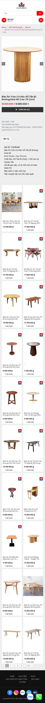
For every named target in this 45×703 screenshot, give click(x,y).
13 (28, 666)
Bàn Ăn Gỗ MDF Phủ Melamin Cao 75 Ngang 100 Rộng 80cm (11, 558)
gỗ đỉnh (22, 682)
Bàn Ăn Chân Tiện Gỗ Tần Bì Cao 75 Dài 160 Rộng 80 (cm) (12, 222)
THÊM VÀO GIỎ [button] (23, 110)
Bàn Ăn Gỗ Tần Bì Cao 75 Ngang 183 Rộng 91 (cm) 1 (31, 654)
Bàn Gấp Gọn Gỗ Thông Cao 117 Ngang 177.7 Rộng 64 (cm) (33, 510)
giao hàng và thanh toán (16, 679)
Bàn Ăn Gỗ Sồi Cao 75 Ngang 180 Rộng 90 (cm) (33, 606)
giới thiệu (23, 676)
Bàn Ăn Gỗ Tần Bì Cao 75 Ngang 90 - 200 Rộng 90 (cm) (11, 270)
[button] (3, 64)
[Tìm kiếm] (40, 13)
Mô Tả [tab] (6, 139)
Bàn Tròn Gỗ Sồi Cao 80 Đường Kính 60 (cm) (11, 510)
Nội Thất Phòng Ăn (15, 27)
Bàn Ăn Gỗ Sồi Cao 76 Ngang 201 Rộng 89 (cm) (12, 654)
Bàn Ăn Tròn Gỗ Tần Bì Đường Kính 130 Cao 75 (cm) (11, 318)
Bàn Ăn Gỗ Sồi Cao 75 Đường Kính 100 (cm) (12, 606)
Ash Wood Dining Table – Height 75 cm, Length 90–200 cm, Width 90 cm (32, 558)
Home (4, 27)
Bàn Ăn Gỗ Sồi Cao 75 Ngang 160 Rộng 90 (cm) (33, 318)
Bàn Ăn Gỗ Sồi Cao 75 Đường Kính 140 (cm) (12, 462)
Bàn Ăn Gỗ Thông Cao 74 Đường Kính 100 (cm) (32, 414)
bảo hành (35, 679)
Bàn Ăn (28, 27)
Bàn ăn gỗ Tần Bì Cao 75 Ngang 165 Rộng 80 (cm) (33, 462)
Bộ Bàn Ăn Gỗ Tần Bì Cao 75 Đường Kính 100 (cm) (32, 270)
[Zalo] (30, 697)
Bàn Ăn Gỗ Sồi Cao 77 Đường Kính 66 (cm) (12, 366)
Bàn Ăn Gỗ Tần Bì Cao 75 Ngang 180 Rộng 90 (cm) (31, 222)
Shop (33, 676)
